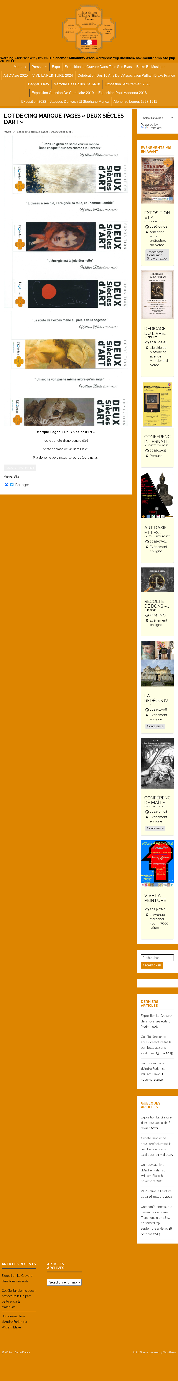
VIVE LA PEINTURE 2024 (52, 75)
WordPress (169, 1352)
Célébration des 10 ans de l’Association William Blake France (126, 75)
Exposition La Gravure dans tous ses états (98, 67)
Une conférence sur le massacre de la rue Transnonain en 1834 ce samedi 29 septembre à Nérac (156, 1217)
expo (56, 67)
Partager (22, 485)
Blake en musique (150, 67)
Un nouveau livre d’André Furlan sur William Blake (153, 1069)
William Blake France (17, 1352)
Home (7, 131)
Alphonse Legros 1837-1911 (135, 101)
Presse (37, 67)
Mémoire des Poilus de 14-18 (77, 84)
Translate (155, 128)
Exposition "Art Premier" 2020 (127, 84)
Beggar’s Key (38, 84)
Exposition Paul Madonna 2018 (122, 93)
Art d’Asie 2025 (15, 75)
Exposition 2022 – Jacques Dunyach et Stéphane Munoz (65, 101)
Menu (18, 67)
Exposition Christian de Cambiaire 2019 (63, 93)
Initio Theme (140, 1352)
